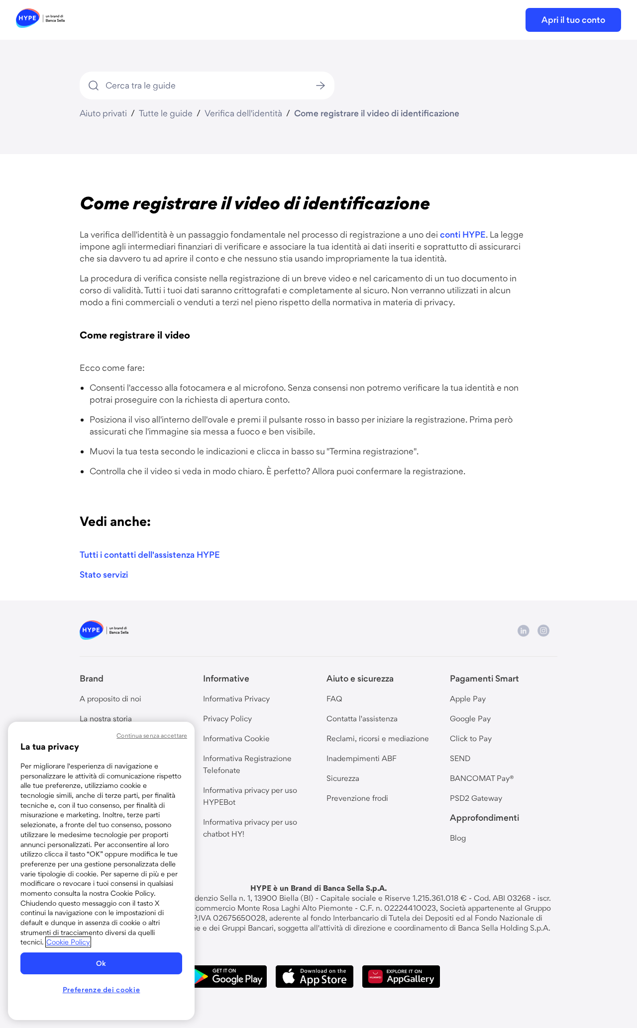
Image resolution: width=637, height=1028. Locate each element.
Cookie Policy (68, 942)
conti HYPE (463, 234)
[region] (101, 871)
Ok (101, 963)
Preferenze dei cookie (101, 989)
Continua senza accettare (151, 735)
